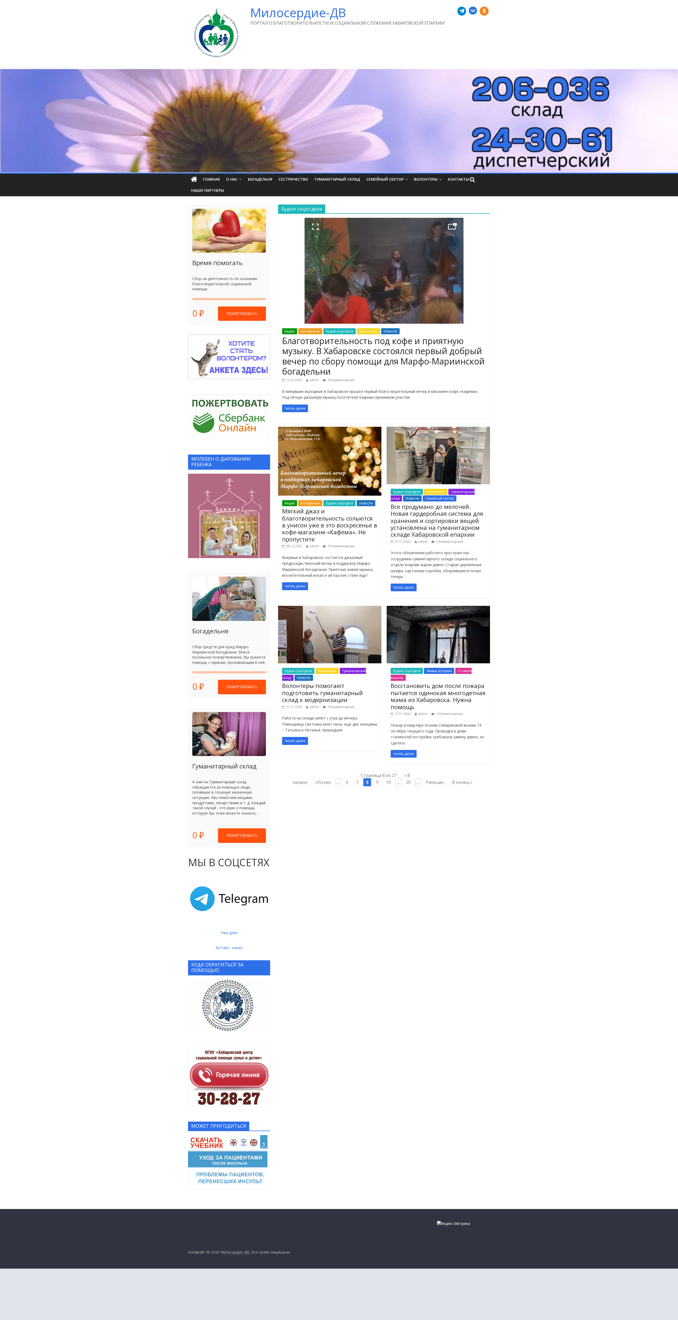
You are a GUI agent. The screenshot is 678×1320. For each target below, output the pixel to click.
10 (388, 782)
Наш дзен (229, 932)
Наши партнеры (207, 190)
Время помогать (217, 262)
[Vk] (472, 11)
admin (314, 380)
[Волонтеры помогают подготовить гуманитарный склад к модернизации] (329, 609)
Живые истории (439, 671)
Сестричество (293, 179)
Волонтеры (426, 179)
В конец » (462, 782)
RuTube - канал (229, 947)
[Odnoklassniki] (484, 11)
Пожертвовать (241, 313)
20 (408, 782)
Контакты (458, 179)
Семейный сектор (385, 179)
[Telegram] (462, 11)
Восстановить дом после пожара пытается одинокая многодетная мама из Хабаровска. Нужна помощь (438, 696)
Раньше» (435, 782)
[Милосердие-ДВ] (339, 121)
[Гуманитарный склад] (229, 734)
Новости (390, 331)
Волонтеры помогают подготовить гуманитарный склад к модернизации (322, 693)
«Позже (323, 782)
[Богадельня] (229, 599)
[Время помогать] (229, 231)
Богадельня (260, 179)
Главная (211, 179)
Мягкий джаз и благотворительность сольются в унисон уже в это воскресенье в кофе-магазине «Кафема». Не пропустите (329, 525)
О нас (232, 179)
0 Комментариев (340, 380)
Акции (290, 331)
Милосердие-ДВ (298, 12)
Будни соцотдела (339, 331)
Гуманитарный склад (337, 179)
